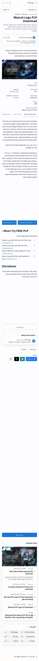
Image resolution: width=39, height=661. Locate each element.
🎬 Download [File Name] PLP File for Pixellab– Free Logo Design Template (19, 616)
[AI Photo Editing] (27, 632)
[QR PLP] (11, 641)
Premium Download (25, 223)
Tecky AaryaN (9, 657)
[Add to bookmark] (4, 549)
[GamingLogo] (15, 594)
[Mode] (3, 2)
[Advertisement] (19, 200)
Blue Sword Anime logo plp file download (21, 572)
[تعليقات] (7, 37)
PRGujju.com (8, 153)
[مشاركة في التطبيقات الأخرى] (10, 359)
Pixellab (15, 98)
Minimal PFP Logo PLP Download (20, 607)
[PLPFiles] (24, 349)
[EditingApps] (11, 632)
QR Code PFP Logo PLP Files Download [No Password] (18, 598)
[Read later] (9, 37)
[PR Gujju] (25, 37)
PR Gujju (31, 3)
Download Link (7, 243)
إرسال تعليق (19, 535)
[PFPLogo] (33, 349)
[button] (31, 359)
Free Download (8, 223)
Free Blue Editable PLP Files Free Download (20, 588)
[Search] (9, 2)
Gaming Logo (14, 91)
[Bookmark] (6, 2)
